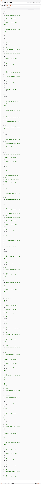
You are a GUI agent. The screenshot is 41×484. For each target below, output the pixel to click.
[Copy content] (36, 9)
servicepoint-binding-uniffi (8, 2)
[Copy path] (14, 5)
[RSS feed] (28, 2)
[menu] (36, 483)
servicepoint (3, 2)
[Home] (1, 0)
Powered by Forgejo (3, 483)
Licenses (38, 483)
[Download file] (35, 9)
